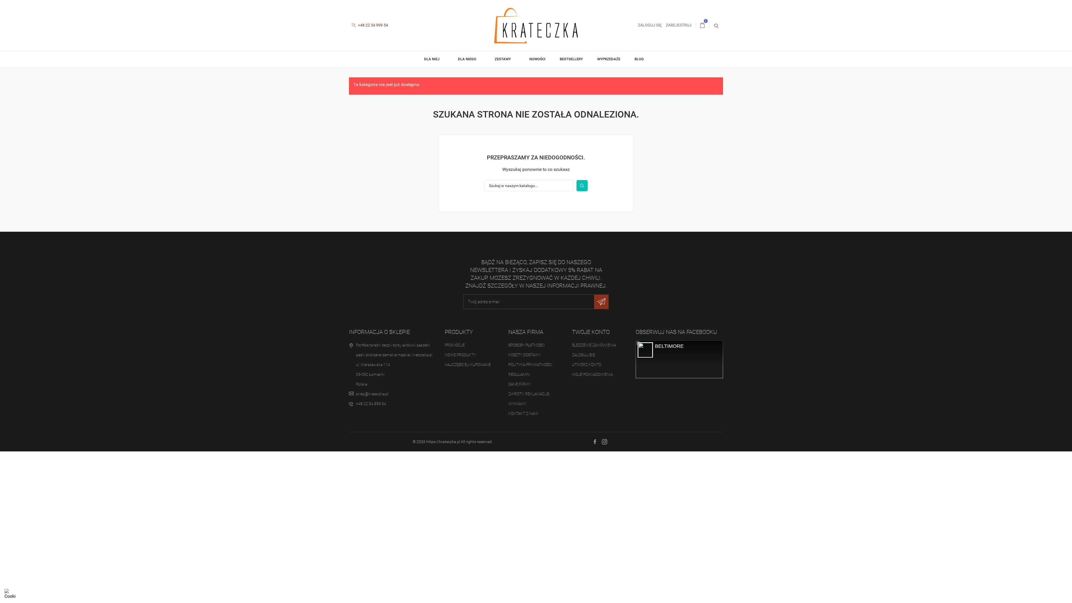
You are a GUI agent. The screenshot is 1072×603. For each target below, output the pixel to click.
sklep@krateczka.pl (372, 394)
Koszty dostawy (524, 355)
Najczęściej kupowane (468, 364)
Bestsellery (571, 59)
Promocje (455, 345)
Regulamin (519, 374)
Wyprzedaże (608, 59)
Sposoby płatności (526, 345)
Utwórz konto (586, 364)
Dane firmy (519, 384)
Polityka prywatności (530, 364)
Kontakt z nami (523, 413)
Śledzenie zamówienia (594, 345)
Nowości (537, 59)
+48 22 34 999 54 (372, 25)
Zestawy (503, 59)
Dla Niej (432, 59)
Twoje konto (591, 332)
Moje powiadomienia (592, 374)
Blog (640, 59)
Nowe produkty (460, 355)
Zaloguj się (583, 355)
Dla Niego (467, 59)
